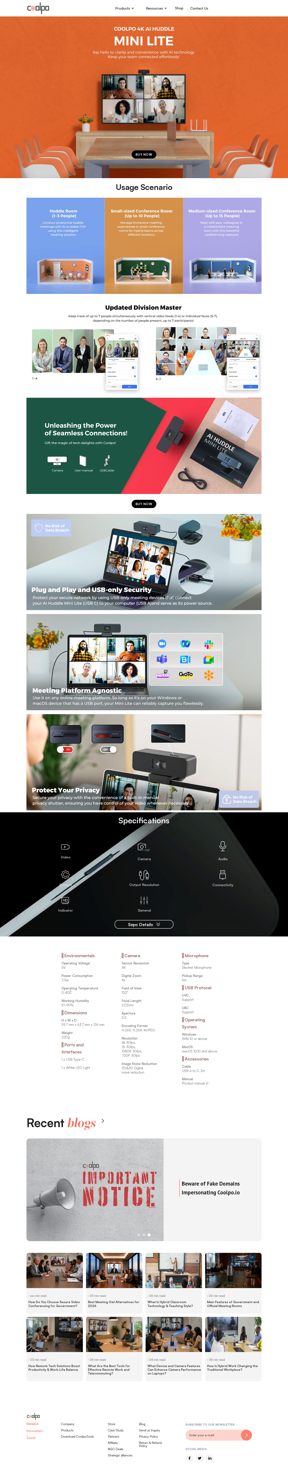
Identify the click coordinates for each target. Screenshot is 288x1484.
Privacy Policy (148, 1436)
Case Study (116, 1430)
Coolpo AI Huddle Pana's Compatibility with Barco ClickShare (211, 1182)
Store (111, 1424)
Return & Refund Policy (150, 1444)
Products (67, 1430)
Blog (142, 1424)
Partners (113, 1436)
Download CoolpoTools (77, 1436)
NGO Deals (115, 1449)
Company (67, 1424)
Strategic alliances (120, 1455)
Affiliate (113, 1442)
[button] (124, 8)
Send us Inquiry (149, 1430)
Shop (179, 8)
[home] (38, 8)
